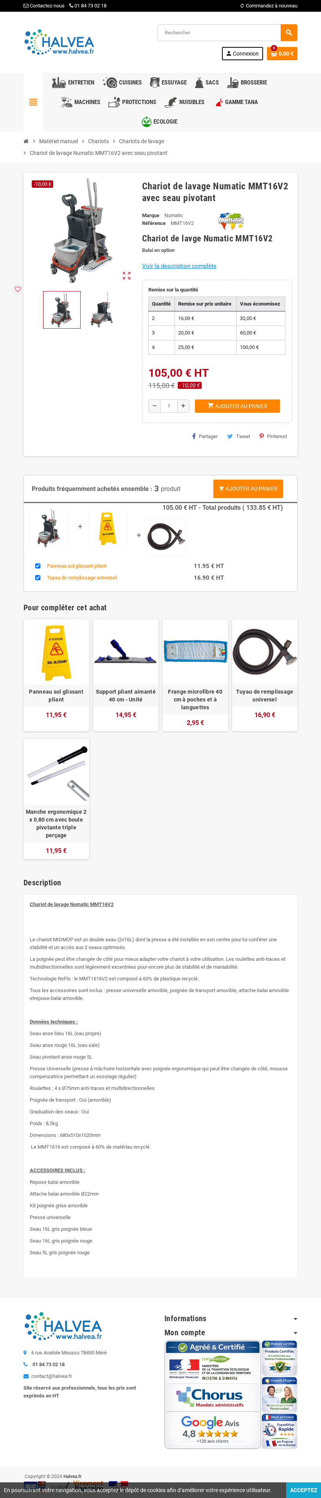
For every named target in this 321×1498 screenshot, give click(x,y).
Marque (150, 215)
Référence (154, 223)
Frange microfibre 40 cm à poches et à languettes (195, 699)
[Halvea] (58, 42)
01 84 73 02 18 (90, 6)
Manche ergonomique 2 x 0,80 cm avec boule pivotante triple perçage (56, 823)
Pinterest (277, 436)
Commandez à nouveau (269, 6)
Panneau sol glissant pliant (76, 566)
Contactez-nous (47, 6)
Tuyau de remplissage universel (82, 578)
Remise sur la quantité (173, 290)
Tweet (243, 436)
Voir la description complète (179, 266)
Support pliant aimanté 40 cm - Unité (126, 696)
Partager (208, 436)
